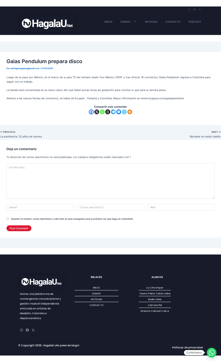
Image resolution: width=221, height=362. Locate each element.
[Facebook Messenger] (118, 111)
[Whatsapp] (102, 111)
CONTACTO (173, 22)
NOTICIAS (151, 22)
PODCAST (195, 22)
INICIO (108, 22)
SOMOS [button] (125, 22)
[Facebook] (91, 111)
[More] (129, 111)
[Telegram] (113, 111)
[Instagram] (124, 111)
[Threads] (107, 111)
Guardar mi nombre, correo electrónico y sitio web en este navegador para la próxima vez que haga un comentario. (72, 218)
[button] (131, 22)
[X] (96, 111)
